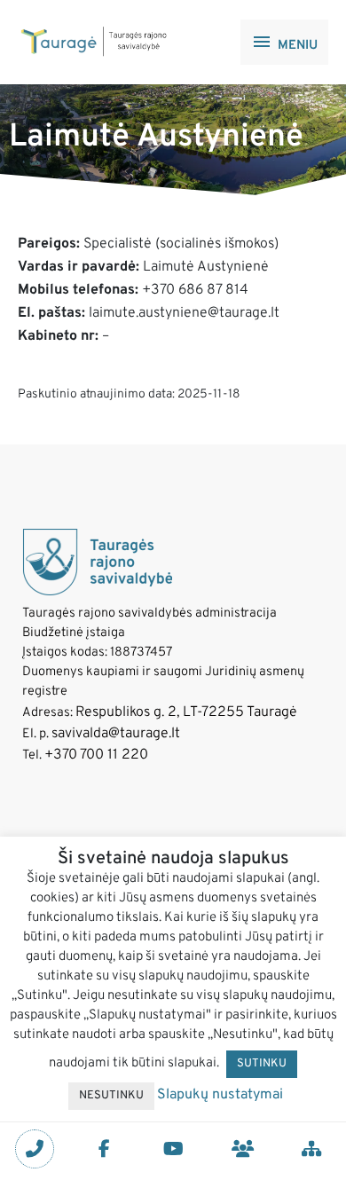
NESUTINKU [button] (111, 1096)
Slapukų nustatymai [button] (220, 1095)
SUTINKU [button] (262, 1064)
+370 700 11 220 (96, 755)
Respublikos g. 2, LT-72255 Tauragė (186, 712)
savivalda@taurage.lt (115, 734)
